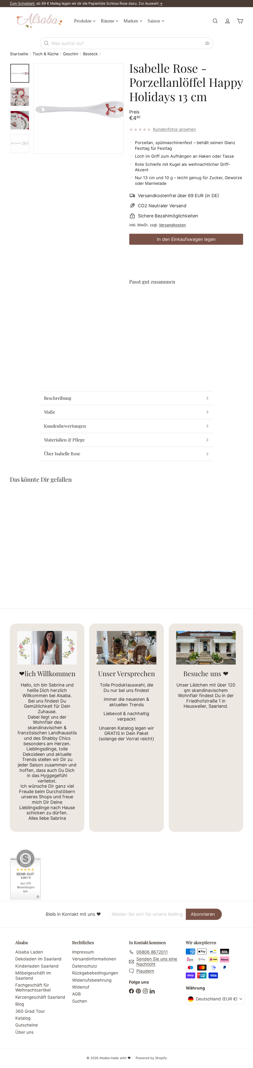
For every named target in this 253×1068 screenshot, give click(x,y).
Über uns (24, 1032)
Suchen (79, 1001)
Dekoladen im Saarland (38, 958)
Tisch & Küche (46, 54)
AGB (76, 994)
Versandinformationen (94, 958)
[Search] (46, 43)
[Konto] (227, 21)
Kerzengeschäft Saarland (40, 997)
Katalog (22, 1018)
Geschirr (71, 54)
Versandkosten (172, 225)
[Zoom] (79, 108)
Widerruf (80, 987)
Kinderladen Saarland (37, 966)
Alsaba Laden (29, 952)
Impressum (83, 952)
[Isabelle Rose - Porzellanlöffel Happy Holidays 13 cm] (186, 309)
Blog (19, 1004)
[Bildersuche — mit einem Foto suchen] (207, 43)
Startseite (19, 54)
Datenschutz (84, 966)
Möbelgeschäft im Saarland (33, 975)
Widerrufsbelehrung (91, 980)
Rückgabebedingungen (95, 973)
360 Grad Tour (30, 1011)
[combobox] (126, 43)
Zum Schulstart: (22, 3)
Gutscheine (26, 1025)
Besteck (90, 54)
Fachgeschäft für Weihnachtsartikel (33, 987)
